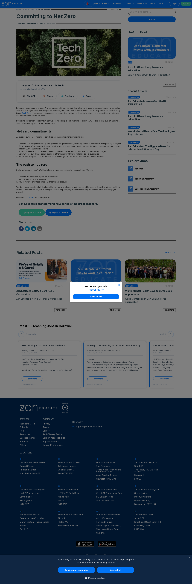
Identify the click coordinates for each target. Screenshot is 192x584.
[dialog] (96, 569)
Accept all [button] (115, 570)
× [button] (189, 558)
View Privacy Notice (104, 562)
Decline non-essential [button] (76, 570)
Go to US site (96, 297)
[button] (96, 578)
